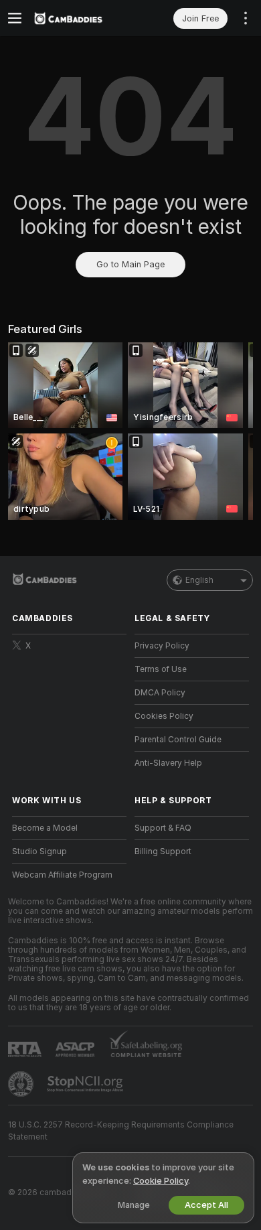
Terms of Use (161, 669)
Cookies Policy (164, 716)
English (199, 580)
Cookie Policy (160, 1181)
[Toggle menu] (14, 18)
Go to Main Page (130, 264)
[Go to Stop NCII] (86, 1084)
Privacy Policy (162, 646)
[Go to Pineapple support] (22, 1084)
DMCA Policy (160, 692)
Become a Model (45, 828)
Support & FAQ (163, 828)
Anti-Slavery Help (168, 763)
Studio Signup (39, 851)
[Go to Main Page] (79, 18)
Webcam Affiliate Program (62, 875)
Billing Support (163, 851)
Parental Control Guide (178, 739)
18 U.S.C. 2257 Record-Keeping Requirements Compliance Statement (121, 1131)
